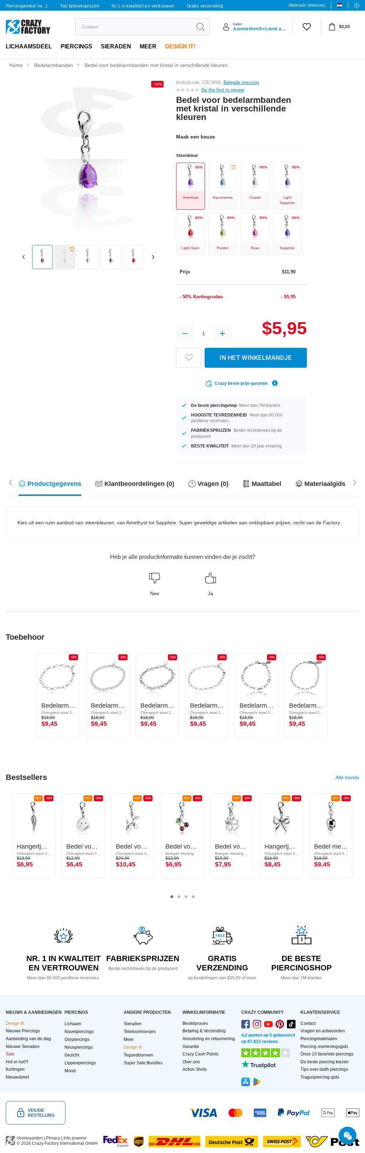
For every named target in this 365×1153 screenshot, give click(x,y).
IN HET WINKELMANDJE (256, 357)
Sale (10, 1054)
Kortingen (15, 1069)
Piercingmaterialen (318, 1038)
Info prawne (74, 1138)
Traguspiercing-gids (319, 1077)
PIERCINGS (76, 46)
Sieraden (116, 46)
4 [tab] (193, 896)
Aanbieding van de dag (28, 1038)
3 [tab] (186, 896)
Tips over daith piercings (324, 1069)
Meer (148, 46)
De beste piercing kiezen (324, 1061)
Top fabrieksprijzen (79, 6)
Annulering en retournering (208, 1038)
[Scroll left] (354, 482)
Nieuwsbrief (17, 1077)
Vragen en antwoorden (322, 1030)
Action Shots (194, 1069)
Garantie (190, 1046)
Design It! (180, 46)
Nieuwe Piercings (23, 1030)
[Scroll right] (10, 482)
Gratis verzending (205, 6)
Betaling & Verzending (204, 1030)
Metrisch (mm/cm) (307, 5)
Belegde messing (241, 82)
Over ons (191, 1061)
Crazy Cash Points (200, 1054)
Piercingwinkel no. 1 (27, 6)
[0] (306, 26)
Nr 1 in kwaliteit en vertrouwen (143, 6)
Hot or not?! (17, 1061)
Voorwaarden (30, 1138)
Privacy (53, 1138)
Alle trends (347, 777)
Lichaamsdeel (29, 46)
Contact (307, 1023)
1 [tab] (171, 896)
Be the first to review (222, 90)
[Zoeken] (200, 27)
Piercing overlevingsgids (324, 1046)
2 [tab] (178, 896)
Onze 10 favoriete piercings (327, 1054)
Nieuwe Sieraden (23, 1046)
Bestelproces (195, 1023)
